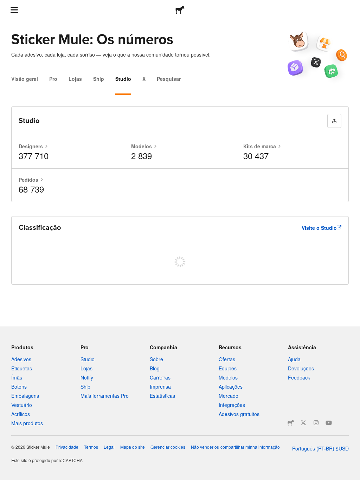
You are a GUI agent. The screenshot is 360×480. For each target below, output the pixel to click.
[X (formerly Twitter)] (303, 423)
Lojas (75, 78)
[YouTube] (329, 423)
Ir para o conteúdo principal (5, 5)
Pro (53, 78)
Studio (123, 78)
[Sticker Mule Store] (291, 423)
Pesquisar (169, 78)
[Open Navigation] (14, 10)
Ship (98, 78)
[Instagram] (316, 423)
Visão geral (24, 78)
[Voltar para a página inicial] (180, 10)
